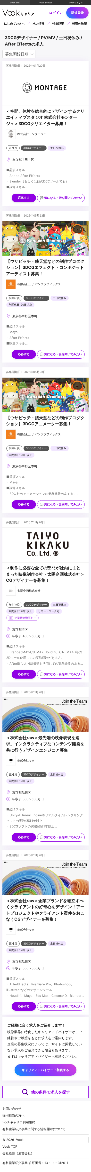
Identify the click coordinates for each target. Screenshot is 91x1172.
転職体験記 (79, 23)
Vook (20, 1140)
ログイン (56, 13)
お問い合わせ (11, 1108)
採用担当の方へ (13, 1115)
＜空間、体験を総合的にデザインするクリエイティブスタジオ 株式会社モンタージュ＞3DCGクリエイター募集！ (45, 117)
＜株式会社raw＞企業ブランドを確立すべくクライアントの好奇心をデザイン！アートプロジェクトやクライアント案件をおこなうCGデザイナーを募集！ (45, 910)
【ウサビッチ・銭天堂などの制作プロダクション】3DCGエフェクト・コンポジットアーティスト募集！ (45, 267)
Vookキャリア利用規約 (18, 1122)
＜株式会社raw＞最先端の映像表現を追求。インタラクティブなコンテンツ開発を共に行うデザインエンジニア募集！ (45, 744)
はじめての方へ (14, 23)
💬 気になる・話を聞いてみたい (61, 198)
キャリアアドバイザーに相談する (45, 1070)
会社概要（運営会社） (18, 1153)
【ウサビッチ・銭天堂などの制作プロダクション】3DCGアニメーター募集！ (45, 420)
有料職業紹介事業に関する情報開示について (34, 1129)
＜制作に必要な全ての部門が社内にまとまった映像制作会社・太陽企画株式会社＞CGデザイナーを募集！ (45, 574)
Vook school (45, 2)
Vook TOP (15, 2)
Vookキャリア (76, 2)
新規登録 (77, 13)
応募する (24, 198)
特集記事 (58, 23)
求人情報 (38, 23)
